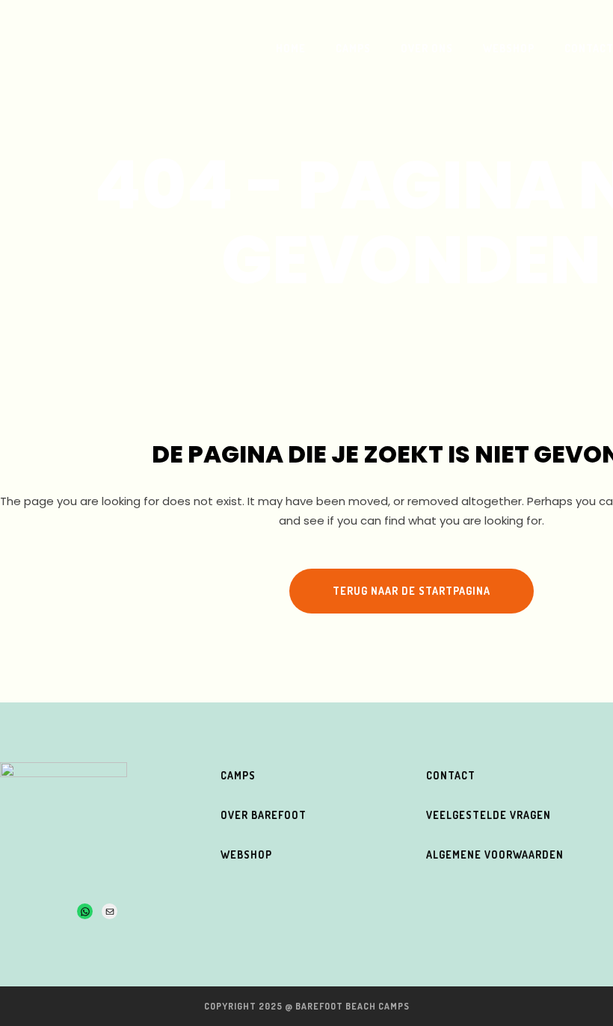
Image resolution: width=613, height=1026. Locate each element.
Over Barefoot (263, 815)
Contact (450, 775)
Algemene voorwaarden (495, 854)
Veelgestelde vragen (488, 815)
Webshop (246, 854)
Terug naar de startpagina (411, 590)
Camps (238, 775)
